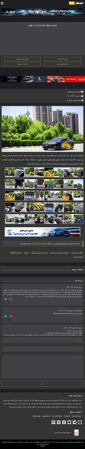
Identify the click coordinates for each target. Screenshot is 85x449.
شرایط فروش (46, 416)
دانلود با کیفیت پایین (62, 64)
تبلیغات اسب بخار (57, 416)
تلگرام (45, 243)
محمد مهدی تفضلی (74, 92)
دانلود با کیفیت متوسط (22, 59)
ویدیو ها (69, 100)
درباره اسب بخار (76, 416)
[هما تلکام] (64, 79)
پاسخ (6, 303)
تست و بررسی (76, 253)
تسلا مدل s (77, 257)
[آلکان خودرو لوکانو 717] (42, 12)
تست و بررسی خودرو (39, 253)
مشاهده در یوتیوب (22, 64)
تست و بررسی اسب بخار (58, 253)
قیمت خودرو (36, 416)
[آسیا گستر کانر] (23, 79)
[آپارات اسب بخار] (59, 422)
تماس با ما (67, 416)
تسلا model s (15, 253)
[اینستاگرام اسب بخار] (80, 422)
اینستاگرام (38, 243)
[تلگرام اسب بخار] (42, 232)
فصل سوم (77, 100)
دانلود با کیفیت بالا (62, 59)
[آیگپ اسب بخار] (53, 422)
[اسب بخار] (76, 3)
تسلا (25, 253)
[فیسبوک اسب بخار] (64, 422)
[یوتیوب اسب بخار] (69, 422)
